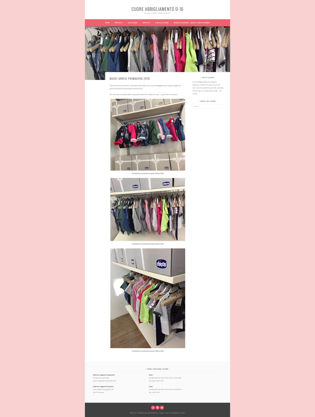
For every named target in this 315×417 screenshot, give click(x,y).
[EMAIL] (162, 408)
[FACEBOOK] (153, 408)
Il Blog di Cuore (162, 23)
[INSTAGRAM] (157, 408)
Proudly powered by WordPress (143, 413)
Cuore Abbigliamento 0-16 (158, 9)
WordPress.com (178, 413)
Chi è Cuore (132, 23)
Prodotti (119, 23)
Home (107, 23)
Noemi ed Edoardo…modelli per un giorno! (192, 23)
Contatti (146, 23)
